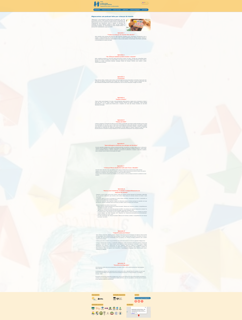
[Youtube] (139, 301)
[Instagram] (135, 301)
